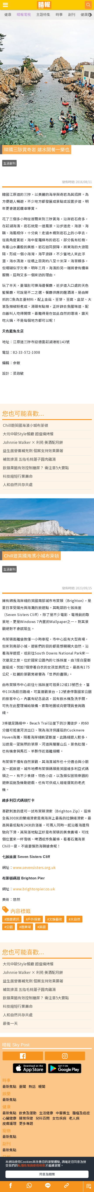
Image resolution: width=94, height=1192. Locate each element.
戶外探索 (34, 919)
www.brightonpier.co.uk (34, 888)
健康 (7, 14)
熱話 (32, 1086)
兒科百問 (43, 1118)
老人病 (74, 1118)
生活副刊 (9, 163)
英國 (42, 926)
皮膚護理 (9, 1123)
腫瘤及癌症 (81, 1112)
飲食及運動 (28, 1112)
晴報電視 (24, 14)
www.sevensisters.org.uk (34, 867)
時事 (59, 14)
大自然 (75, 919)
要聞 (22, 1086)
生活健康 (46, 1112)
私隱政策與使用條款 (31, 1165)
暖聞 (41, 1086)
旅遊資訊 (12, 919)
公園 (9, 926)
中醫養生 (63, 1112)
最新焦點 (9, 1086)
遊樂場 (26, 926)
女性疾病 (59, 1118)
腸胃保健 (26, 1118)
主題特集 (43, 14)
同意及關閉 (47, 1174)
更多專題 (26, 1123)
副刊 (71, 14)
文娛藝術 (55, 919)
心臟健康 (9, 1118)
